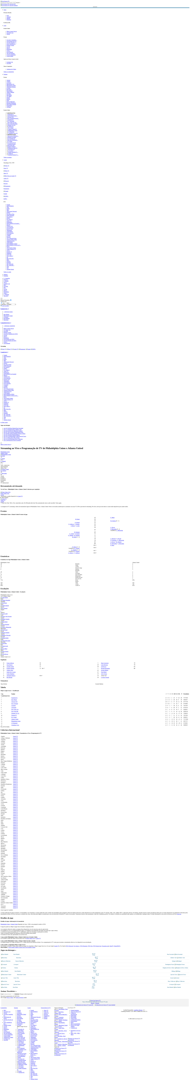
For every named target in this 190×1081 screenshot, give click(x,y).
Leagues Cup (10, 62)
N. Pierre (3, 458)
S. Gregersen (113, 540)
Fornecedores (74, 1021)
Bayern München (11, 101)
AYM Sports (10, 242)
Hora (7, 303)
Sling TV (46, 1010)
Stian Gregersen (105, 663)
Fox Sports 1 (10, 216)
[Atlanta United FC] (5, 469)
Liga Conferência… (11, 44)
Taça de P (6, 296)
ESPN (8, 208)
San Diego (20, 1065)
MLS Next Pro (10, 258)
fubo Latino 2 (10, 256)
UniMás (8, 235)
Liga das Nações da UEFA (10, 340)
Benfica (8, 99)
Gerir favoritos (5, 305)
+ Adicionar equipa (8, 311)
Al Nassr (9, 107)
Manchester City (10, 84)
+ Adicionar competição (9, 325)
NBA (72, 1033)
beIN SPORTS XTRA (12, 243)
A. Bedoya (70, 553)
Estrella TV (9, 251)
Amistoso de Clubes (11, 69)
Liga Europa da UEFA (9, 339)
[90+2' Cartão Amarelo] (4, 643)
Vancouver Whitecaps (20, 1051)
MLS (5, 285)
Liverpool (9, 82)
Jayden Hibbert (104, 670)
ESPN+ (8, 218)
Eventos (2, 477)
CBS (8, 207)
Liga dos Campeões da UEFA (11, 334)
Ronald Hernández (105, 668)
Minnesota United (23, 1064)
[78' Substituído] (6, 627)
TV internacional (5, 482)
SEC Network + (10, 265)
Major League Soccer (12, 31)
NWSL (8, 34)
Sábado (8, 18)
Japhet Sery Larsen (11, 672)
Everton (8, 88)
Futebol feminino (75, 1010)
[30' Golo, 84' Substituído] (5, 632)
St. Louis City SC (12, 142)
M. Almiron (3, 470)
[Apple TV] (15, 349)
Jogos (5, 9)
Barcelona (9, 89)
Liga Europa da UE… (12, 41)
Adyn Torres (104, 673)
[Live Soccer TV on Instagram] (61, 1055)
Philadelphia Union (12, 130)
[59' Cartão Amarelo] (4, 654)
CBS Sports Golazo (11, 247)
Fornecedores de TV (46, 1007)
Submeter (17, 994)
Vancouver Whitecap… (13, 136)
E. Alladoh (3, 461)
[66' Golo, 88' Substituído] (5, 640)
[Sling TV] (9, 349)
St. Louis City (21, 1059)
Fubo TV (46, 1011)
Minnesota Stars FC (12, 148)
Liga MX (9, 63)
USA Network (10, 227)
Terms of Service (20, 997)
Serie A (8, 48)
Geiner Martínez (10, 673)
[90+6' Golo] (4, 603)
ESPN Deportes (10, 215)
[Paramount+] (22, 349)
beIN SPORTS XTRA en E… (14, 245)
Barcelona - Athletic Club (59, 1012)
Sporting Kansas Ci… (13, 154)
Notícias (5, 274)
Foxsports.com (105, 946)
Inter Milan (9, 95)
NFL (75, 1033)
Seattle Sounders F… (13, 152)
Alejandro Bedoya (11, 675)
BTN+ (8, 246)
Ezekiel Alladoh (10, 668)
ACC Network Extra (11, 238)
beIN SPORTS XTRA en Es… (11, 395)
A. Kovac (112, 542)
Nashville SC (11, 114)
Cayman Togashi (105, 677)
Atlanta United (4, 453)
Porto (8, 100)
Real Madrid (9, 91)
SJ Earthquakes (21, 1056)
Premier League (10, 45)
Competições (4, 322)
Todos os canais (7, 272)
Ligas (5, 25)
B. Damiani (77, 532)
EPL (5, 287)
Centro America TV (11, 249)
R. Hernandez (113, 543)
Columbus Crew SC (13, 133)
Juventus (9, 93)
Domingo (9, 19)
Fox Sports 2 (10, 219)
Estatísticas (3, 478)
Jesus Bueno (10, 665)
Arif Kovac (103, 666)
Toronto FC (11, 126)
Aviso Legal (74, 1018)
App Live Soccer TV (76, 1011)
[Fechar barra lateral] (1, 443)
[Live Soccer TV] (5, 1)
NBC (8, 210)
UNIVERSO (10, 231)
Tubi (8, 266)
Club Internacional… (12, 115)
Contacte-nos (74, 1028)
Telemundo (9, 230)
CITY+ (8, 250)
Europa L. (6, 279)
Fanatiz (8, 204)
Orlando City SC (12, 125)
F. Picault (119, 538)
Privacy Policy (10, 997)
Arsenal (8, 80)
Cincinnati (13, 707)
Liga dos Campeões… (12, 40)
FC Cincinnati (11, 121)
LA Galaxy (10, 150)
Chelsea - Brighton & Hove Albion (60, 1020)
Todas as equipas (8, 157)
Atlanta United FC (12, 129)
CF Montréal (11, 132)
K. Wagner (77, 548)
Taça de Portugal (10, 53)
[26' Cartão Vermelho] (4, 648)
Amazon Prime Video (12, 239)
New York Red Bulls (12, 123)
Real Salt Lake (11, 145)
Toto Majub (104, 672)
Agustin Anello (10, 666)
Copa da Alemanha (11, 54)
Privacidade (73, 1017)
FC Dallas (10, 141)
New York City (15, 709)
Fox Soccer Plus (10, 214)
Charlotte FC (11, 119)
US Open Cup (10, 32)
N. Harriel (77, 522)
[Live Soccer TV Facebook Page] (61, 1049)
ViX (8, 268)
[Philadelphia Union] (6, 454)
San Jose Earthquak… (13, 140)
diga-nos (179, 914)
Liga (3, 303)
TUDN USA (10, 226)
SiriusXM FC (117, 946)
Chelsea (8, 81)
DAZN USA (10, 229)
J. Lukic (78, 525)
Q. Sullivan (71, 524)
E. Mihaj (112, 517)
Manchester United (11, 85)
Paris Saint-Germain (11, 104)
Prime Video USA (5, 493)
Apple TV (9, 220)
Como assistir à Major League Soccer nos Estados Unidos (21, 947)
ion (7, 257)
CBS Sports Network (12, 211)
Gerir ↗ (7, 308)
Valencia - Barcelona (62, 1044)
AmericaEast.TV (11, 241)
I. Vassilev (77, 524)
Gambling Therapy (138, 1010)
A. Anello (71, 533)
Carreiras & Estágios (75, 1019)
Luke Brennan (104, 665)
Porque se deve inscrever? (26, 994)
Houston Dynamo (12, 137)
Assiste (2, 476)
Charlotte (13, 705)
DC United (10, 127)
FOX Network (69, 946)
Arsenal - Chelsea (61, 1045)
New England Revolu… (13, 118)
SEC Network (10, 264)
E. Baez (112, 545)
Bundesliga (9, 49)
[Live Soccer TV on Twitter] (61, 1052)
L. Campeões (7, 278)
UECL (5, 282)
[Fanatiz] (28, 349)
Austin (20, 1071)
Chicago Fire (11, 117)
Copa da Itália (10, 56)
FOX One (9, 254)
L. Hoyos (112, 527)
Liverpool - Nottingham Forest (59, 1018)
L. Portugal (6, 294)
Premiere (9, 262)
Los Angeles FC (11, 138)
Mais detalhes (5, 497)
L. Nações (6, 281)
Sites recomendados (75, 1023)
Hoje (8, 15)
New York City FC (12, 122)
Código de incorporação (74, 1013)
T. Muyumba (4, 473)
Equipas (5, 74)
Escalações (3, 480)
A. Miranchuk (119, 530)
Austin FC (10, 153)
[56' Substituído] (4, 613)
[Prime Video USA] (5, 492)
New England (14, 703)
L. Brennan (113, 538)
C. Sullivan (77, 553)
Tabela (2, 481)
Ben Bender (9, 677)
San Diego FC (11, 149)
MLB (72, 1034)
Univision (9, 234)
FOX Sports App (97, 946)
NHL (78, 1033)
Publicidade (73, 1015)
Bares (72, 1022)
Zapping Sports (10, 269)
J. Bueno (73, 525)
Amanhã (9, 17)
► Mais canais (4, 422)
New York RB (14, 711)
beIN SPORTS (10, 206)
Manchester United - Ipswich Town (60, 1026)
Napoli (8, 97)
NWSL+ (9, 261)
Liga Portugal (10, 52)
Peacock (9, 237)
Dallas (19, 1057)
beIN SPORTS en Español (10, 374)
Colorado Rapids (12, 144)
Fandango (9, 253)
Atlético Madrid (10, 92)
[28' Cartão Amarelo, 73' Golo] (4, 621)
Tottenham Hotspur (11, 87)
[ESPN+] (33, 349)
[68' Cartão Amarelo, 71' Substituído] (5, 624)
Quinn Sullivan (10, 663)
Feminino (6, 275)
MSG (8, 260)
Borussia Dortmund (11, 103)
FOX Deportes (10, 233)
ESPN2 (8, 212)
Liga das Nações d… (11, 42)
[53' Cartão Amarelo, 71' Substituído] (5, 605)
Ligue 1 (8, 50)
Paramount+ (9, 222)
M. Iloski (3, 456)
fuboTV (8, 225)
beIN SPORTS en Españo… (13, 223)
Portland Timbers (12, 146)
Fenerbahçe (9, 105)
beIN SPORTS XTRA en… (34, 1054)
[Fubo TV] (3, 349)
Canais (5, 160)
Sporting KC (22, 1072)
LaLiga (8, 46)
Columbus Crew (15, 725)
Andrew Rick (10, 670)
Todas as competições (9, 71)
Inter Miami (14, 699)
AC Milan (9, 96)
